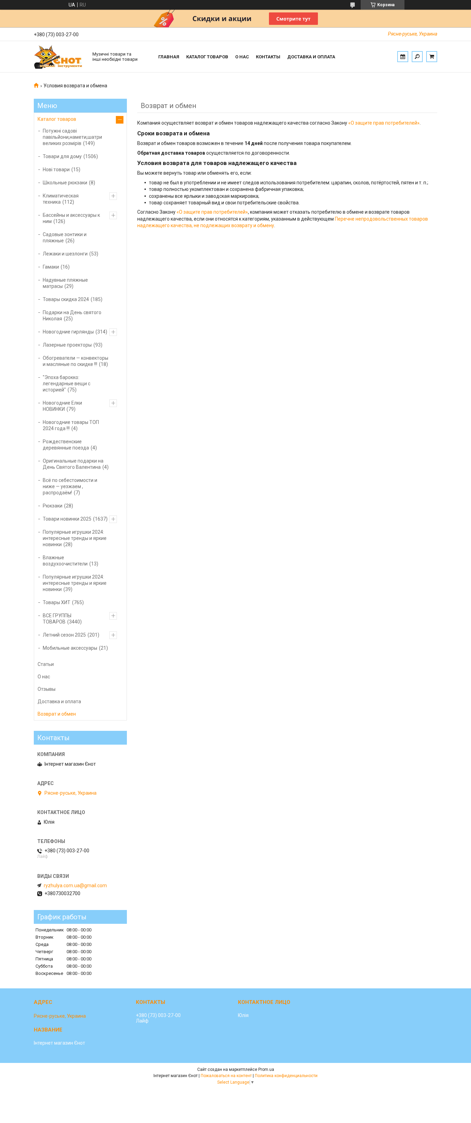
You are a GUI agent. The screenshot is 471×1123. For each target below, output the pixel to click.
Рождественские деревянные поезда (66, 445)
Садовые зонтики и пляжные (65, 237)
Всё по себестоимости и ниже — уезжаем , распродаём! (70, 486)
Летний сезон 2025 (64, 635)
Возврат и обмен (57, 714)
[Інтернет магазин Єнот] (60, 57)
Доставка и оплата (311, 56)
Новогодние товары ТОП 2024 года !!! (71, 425)
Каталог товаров (207, 56)
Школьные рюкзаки (65, 182)
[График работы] (402, 56)
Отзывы (47, 689)
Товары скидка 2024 (66, 299)
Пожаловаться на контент (226, 1075)
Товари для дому (62, 156)
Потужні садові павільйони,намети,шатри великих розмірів (72, 137)
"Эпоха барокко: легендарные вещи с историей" (66, 384)
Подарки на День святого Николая (72, 315)
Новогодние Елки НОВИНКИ (62, 406)
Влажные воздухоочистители (65, 561)
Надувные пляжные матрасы (65, 283)
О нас (242, 56)
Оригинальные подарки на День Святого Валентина (73, 464)
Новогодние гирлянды (68, 332)
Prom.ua (266, 1069)
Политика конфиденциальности (286, 1075)
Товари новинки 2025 (67, 519)
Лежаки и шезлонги (65, 253)
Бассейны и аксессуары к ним (71, 218)
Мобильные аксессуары (70, 648)
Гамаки (51, 267)
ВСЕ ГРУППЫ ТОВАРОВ (57, 619)
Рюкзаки (52, 506)
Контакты (268, 56)
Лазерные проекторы (67, 345)
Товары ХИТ (56, 602)
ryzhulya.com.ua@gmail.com (75, 885)
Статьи (46, 664)
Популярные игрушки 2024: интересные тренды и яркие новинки (75, 538)
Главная (168, 56)
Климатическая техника (61, 199)
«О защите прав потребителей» (384, 123)
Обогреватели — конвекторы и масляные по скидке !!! (75, 361)
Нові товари (56, 169)
